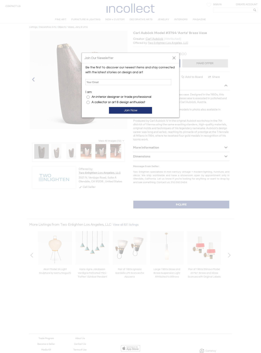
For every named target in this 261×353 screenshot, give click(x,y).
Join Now (130, 110)
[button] (174, 57)
